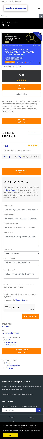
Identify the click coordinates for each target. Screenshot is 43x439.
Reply (7, 157)
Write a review (11, 345)
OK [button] (10, 435)
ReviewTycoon (11, 190)
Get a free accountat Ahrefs (21, 351)
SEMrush (9, 368)
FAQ (31, 421)
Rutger (19, 157)
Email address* (9, 215)
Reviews (11, 342)
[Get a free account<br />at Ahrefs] (21, 49)
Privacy (31, 417)
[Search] (41, 16)
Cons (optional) (9, 270)
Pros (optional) (9, 258)
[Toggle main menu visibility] (38, 8)
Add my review (30, 316)
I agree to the (17, 300)
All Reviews (34, 133)
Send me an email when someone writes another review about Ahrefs (19, 286)
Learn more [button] (37, 430)
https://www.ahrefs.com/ (10, 333)
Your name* (8, 206)
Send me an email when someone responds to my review (21, 295)
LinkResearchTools (13, 366)
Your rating (8, 249)
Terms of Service (22, 300)
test (6, 145)
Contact (11, 417)
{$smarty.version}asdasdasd (15, 8)
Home (4, 22)
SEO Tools (13, 22)
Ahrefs (8, 340)
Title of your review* (11, 224)
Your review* (8, 233)
